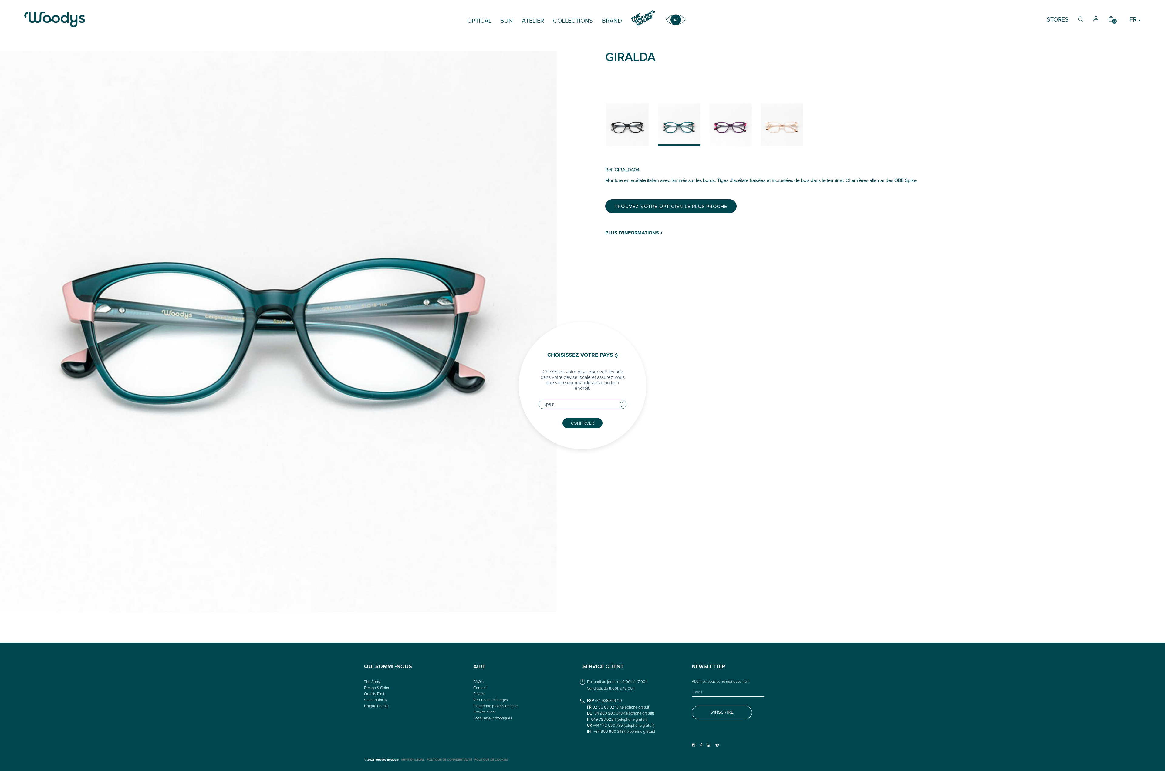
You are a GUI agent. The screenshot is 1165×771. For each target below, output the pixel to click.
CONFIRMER (582, 423)
